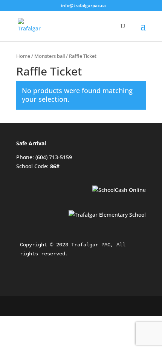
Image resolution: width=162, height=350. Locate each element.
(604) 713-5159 (53, 157)
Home (23, 56)
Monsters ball (49, 56)
